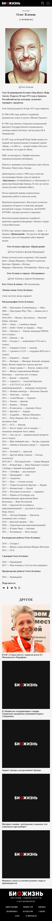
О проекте (31, 916)
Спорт (42, 911)
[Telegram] (11, 587)
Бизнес (42, 907)
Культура (28, 911)
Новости (28, 907)
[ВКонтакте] (3, 587)
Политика (12, 911)
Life (17, 916)
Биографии (26, 11)
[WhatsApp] (19, 587)
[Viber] (15, 587)
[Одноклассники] (7, 587)
